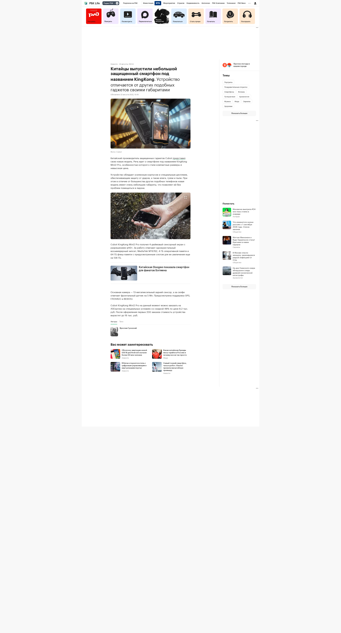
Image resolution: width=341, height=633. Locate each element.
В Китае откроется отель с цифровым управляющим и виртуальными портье (134, 365)
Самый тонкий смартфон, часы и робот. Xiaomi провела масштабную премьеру (174, 366)
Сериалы (236, 247)
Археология (238, 277)
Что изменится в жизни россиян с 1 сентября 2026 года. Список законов (243, 225)
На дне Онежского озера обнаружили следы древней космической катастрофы (244, 271)
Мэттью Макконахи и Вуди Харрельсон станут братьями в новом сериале (244, 241)
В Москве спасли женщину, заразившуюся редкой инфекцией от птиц (244, 256)
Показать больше (239, 113)
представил (179, 158)
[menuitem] (130, 3)
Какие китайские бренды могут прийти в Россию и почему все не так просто (175, 352)
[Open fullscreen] (186, 197)
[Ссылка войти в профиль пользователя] (255, 3)
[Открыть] (114, 3)
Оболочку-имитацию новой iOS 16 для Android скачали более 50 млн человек (134, 352)
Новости (114, 64)
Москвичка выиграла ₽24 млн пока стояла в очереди (244, 211)
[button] (150, 216)
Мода (165, 358)
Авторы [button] (114, 321)
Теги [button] (121, 321)
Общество (237, 232)
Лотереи (236, 216)
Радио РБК (108, 3)
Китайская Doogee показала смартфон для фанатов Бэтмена (164, 269)
